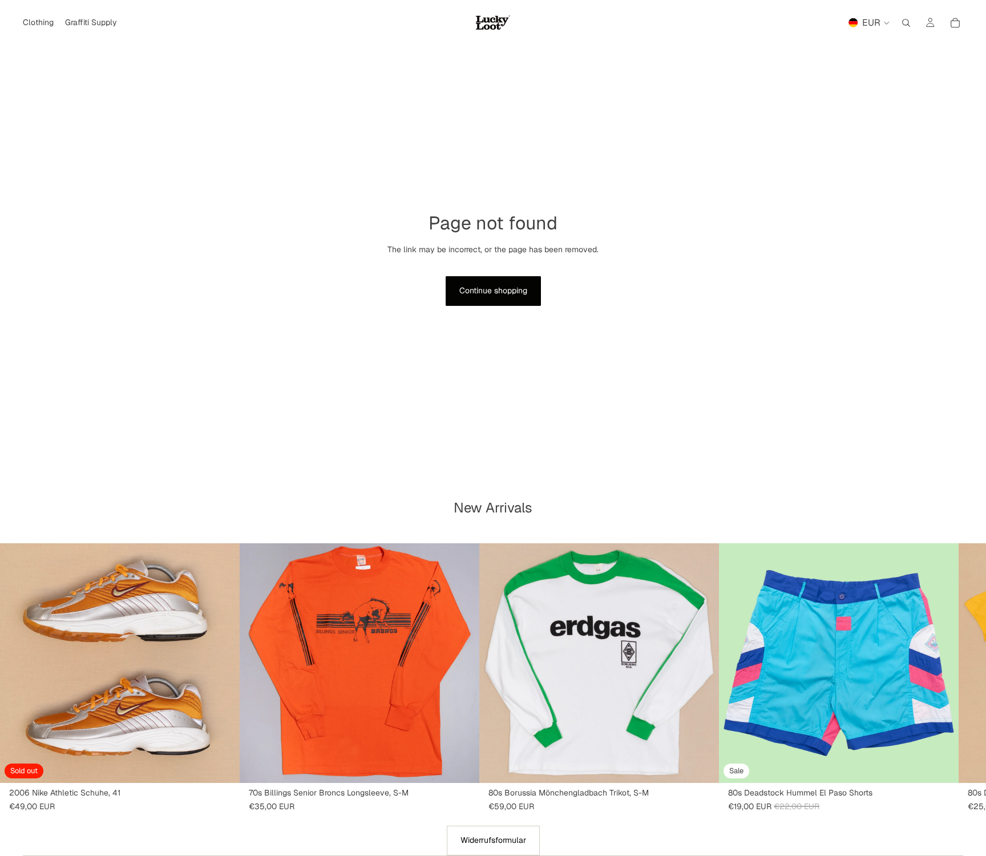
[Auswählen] (941, 765)
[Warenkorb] (955, 22)
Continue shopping (493, 290)
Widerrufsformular (493, 840)
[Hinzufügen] (461, 765)
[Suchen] (906, 22)
